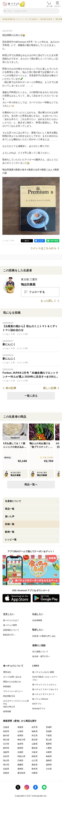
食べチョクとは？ (11, 620)
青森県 (20, 727)
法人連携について (40, 651)
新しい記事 (49, 388)
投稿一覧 (9, 524)
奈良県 (6, 756)
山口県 (35, 760)
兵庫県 (49, 752)
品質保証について (11, 630)
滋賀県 (6, 752)
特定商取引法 (9, 696)
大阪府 (35, 752)
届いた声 (9, 516)
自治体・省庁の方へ (41, 656)
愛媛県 (20, 765)
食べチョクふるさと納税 (43, 672)
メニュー (57, 6)
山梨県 (35, 744)
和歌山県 (21, 756)
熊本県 (35, 769)
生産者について (13, 501)
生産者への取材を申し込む (44, 636)
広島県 (20, 760)
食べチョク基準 (10, 625)
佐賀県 (6, 769)
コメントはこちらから (43, 248)
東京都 (6, 740)
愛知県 (35, 748)
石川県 (6, 744)
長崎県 (20, 769)
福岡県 (49, 765)
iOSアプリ (36, 704)
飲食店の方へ (9, 635)
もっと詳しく (48, 301)
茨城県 (49, 731)
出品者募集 (37, 620)
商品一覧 (9, 508)
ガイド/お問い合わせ (12, 677)
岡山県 (6, 760)
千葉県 (49, 735)
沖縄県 (35, 773)
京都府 (20, 752)
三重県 (49, 748)
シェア (40, 241)
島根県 (49, 756)
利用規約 (7, 686)
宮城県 (49, 727)
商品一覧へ (31, 484)
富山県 (49, 740)
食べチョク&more (40, 699)
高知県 (35, 765)
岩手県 (35, 727)
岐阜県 (6, 748)
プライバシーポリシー (13, 691)
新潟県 (35, 740)
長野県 (49, 744)
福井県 (20, 744)
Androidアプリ (38, 708)
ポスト (27, 241)
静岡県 (20, 748)
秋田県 (6, 731)
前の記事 (11, 388)
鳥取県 (35, 756)
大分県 (49, 769)
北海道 (6, 727)
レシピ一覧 (11, 539)
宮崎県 (6, 773)
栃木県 (6, 735)
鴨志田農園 (28, 284)
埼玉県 (35, 735)
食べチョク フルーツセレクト (45, 689)
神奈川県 (21, 740)
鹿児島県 (21, 773)
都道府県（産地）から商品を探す (20, 720)
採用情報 (7, 711)
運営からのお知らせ (12, 682)
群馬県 (20, 735)
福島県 (35, 731)
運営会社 (7, 672)
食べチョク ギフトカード (43, 694)
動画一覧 (9, 531)
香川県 (6, 765)
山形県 (20, 731)
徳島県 (49, 760)
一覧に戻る (31, 395)
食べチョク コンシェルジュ (44, 684)
